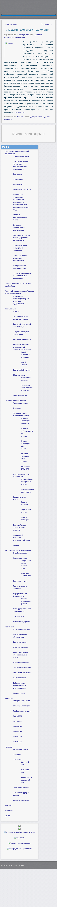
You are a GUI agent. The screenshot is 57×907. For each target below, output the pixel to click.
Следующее (46, 24)
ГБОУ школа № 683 (16, 866)
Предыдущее (11, 24)
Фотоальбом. (19, 112)
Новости (20, 117)
